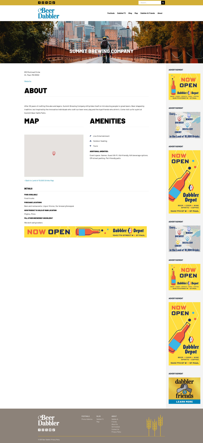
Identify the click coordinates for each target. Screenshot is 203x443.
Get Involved (116, 427)
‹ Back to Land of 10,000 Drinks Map (39, 180)
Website (27, 81)
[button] (54, 153)
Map (98, 422)
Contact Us (115, 429)
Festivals (86, 416)
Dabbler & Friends (115, 420)
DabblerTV (100, 419)
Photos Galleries (87, 419)
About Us (115, 424)
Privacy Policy (116, 432)
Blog (99, 416)
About (114, 416)
